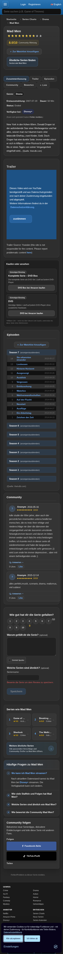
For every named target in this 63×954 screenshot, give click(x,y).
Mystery (6, 904)
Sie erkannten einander (24, 358)
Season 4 (24, 443)
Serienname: (13, 672)
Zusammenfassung (16, 79)
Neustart (21, 404)
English (57, 4)
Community (12, 85)
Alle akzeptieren (13, 938)
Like (21, 566)
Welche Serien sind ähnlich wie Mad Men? (33, 804)
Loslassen (22, 364)
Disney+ (28, 111)
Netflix (5, 913)
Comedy (6, 901)
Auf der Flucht (24, 399)
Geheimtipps (38, 904)
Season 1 (24, 470)
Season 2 (24, 461)
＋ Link (43, 85)
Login (23, 4)
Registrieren (34, 4)
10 (23, 627)
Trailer (35, 79)
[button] (5, 4)
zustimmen (19, 218)
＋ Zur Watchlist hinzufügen (24, 51)
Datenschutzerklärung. (22, 207)
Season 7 (24, 352)
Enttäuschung (24, 386)
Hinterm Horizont (25, 368)
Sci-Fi (5, 894)
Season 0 (24, 479)
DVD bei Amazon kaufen (31, 313)
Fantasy (6, 897)
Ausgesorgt (23, 373)
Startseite (11, 19)
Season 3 (24, 452)
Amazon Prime (9, 917)
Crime (5, 890)
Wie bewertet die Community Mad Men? (32, 812)
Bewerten (29, 85)
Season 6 (24, 426)
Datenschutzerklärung (13, 932)
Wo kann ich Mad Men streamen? (29, 773)
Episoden (49, 79)
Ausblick (21, 377)
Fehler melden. (36, 117)
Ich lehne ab (32, 938)
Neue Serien (38, 917)
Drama (45, 19)
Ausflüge (21, 408)
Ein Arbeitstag (24, 413)
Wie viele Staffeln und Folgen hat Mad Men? (31, 795)
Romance (37, 901)
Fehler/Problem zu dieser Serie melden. (28, 875)
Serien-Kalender (40, 920)
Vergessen (22, 382)
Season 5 (24, 434)
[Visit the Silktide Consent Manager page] (55, 946)
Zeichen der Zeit (25, 417)
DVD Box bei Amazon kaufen (31, 288)
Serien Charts (29, 19)
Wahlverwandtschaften (29, 395)
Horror (35, 897)
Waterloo (21, 391)
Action (35, 894)
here (29, 252)
